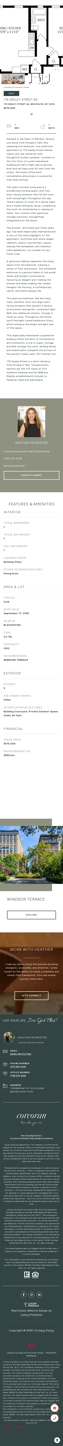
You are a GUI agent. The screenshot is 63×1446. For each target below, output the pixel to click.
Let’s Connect (31, 995)
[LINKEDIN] (39, 1295)
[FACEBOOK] (24, 1295)
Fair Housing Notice (31, 1136)
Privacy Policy (44, 1330)
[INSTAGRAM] (31, 1295)
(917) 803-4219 (18, 1067)
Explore (31, 915)
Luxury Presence (31, 1314)
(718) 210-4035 (13, 458)
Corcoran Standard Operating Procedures (31, 1138)
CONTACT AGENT (31, 475)
